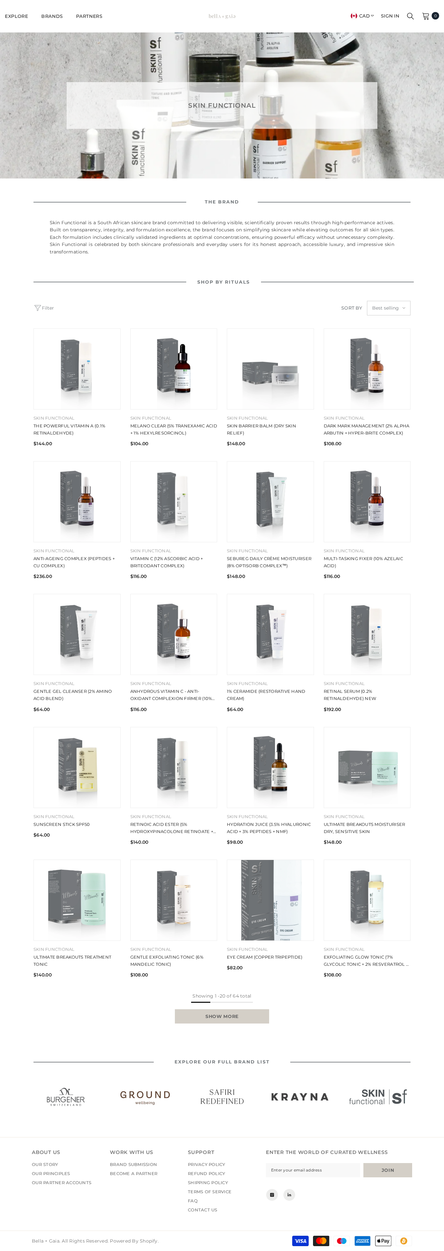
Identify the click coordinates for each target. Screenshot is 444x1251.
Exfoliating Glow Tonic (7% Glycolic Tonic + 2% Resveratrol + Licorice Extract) (366, 961)
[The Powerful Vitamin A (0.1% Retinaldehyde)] (77, 369)
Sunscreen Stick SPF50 (61, 824)
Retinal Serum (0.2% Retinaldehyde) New (350, 695)
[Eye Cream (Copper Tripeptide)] (270, 900)
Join (388, 1170)
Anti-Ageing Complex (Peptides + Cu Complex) (74, 562)
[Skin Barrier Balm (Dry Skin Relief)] (270, 369)
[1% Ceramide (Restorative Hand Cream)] (270, 634)
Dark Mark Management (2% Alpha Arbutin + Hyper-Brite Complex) (367, 429)
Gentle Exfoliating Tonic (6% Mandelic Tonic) (166, 960)
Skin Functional (54, 418)
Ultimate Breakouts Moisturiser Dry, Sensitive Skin (364, 828)
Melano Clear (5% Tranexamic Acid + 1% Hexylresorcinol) (173, 429)
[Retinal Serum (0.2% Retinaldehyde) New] (367, 634)
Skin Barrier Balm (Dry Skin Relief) (261, 429)
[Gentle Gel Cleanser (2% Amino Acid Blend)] (77, 634)
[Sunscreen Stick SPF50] (77, 767)
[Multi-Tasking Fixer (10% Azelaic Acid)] (367, 501)
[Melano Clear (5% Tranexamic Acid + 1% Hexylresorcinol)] (174, 369)
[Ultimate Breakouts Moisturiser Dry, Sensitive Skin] (367, 767)
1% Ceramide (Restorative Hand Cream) (266, 695)
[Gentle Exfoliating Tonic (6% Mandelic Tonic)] (174, 900)
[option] (66, 1097)
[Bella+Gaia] (66, 1097)
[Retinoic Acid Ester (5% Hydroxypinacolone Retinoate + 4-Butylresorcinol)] (174, 767)
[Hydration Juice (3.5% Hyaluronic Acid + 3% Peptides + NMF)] (270, 767)
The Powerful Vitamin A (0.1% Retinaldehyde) (69, 429)
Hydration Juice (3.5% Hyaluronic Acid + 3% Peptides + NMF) (269, 828)
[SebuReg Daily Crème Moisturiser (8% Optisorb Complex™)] (270, 501)
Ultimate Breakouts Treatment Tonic (72, 960)
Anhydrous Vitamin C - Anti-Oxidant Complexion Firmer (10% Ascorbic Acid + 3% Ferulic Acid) (171, 695)
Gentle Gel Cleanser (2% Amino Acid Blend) (72, 695)
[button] (389, 308)
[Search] (410, 15)
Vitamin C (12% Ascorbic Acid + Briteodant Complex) (166, 562)
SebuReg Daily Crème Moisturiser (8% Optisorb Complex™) (269, 562)
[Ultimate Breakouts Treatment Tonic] (77, 900)
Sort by (351, 308)
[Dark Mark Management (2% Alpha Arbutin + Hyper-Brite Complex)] (367, 369)
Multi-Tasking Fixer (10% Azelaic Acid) (363, 562)
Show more (222, 1016)
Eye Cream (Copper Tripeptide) (265, 957)
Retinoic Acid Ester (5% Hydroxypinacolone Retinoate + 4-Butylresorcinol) (172, 828)
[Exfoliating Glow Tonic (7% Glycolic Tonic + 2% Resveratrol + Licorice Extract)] (367, 900)
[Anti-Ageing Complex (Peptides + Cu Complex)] (77, 501)
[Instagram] (272, 1195)
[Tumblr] (289, 1195)
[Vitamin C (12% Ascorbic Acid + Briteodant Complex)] (174, 501)
